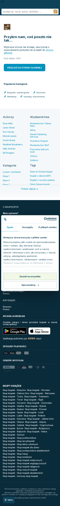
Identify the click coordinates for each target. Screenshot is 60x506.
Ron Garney (8, 132)
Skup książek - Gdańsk (13, 425)
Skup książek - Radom (13, 409)
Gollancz (34, 160)
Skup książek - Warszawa (42, 393)
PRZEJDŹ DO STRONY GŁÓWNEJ (24, 67)
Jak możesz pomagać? (14, 291)
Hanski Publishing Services (38, 135)
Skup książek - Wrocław (38, 390)
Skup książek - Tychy (13, 396)
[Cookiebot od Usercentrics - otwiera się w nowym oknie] (44, 219)
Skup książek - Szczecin (14, 403)
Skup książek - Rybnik (35, 406)
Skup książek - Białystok (14, 431)
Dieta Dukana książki (40, 184)
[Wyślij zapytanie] (55, 11)
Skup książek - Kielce (37, 431)
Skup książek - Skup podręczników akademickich (26, 450)
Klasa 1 (6, 176)
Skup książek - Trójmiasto (36, 396)
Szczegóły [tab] (27, 227)
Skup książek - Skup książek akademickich (23, 473)
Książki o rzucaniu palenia (42, 180)
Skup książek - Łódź (34, 412)
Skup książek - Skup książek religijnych (21, 466)
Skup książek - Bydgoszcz (37, 428)
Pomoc (6, 293)
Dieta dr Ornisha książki (41, 171)
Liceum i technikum (12, 172)
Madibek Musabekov (13, 144)
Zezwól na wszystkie (30, 276)
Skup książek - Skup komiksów (17, 457)
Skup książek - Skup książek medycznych (22, 460)
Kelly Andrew (9, 148)
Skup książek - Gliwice (13, 422)
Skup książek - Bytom (13, 428)
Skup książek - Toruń (13, 399)
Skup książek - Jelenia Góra (40, 419)
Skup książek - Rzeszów (14, 390)
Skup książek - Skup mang (15, 454)
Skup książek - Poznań (36, 409)
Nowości (7, 306)
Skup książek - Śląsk (33, 399)
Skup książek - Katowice (14, 419)
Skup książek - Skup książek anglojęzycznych (24, 463)
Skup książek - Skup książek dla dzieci (21, 447)
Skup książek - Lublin (13, 415)
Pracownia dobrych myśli (39, 150)
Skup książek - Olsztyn (13, 434)
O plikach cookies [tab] (47, 227)
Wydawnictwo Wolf (39, 145)
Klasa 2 (6, 184)
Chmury (33, 156)
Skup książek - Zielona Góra (16, 393)
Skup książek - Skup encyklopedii (19, 441)
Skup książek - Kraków (34, 415)
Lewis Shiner (9, 127)
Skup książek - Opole (13, 412)
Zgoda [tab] (10, 227)
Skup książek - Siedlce (13, 406)
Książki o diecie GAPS (40, 176)
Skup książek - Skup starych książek (20, 470)
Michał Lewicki (9, 136)
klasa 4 (6, 180)
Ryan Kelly (8, 123)
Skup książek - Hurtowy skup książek (20, 476)
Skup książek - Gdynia (35, 422)
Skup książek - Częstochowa (39, 425)
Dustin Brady (9, 140)
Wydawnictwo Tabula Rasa (40, 124)
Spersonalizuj (28, 285)
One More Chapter (39, 141)
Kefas (33, 130)
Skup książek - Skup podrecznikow (19, 438)
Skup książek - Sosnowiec (39, 403)
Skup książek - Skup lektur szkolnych (20, 444)
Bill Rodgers (8, 153)
